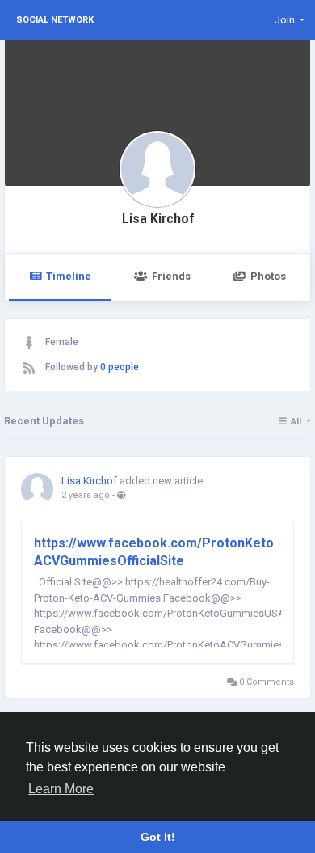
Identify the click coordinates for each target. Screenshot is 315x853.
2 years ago (85, 495)
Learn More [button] (61, 789)
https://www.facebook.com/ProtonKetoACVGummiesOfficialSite (154, 551)
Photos (268, 276)
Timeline (68, 276)
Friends (171, 276)
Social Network (55, 20)
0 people (119, 367)
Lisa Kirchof (158, 219)
